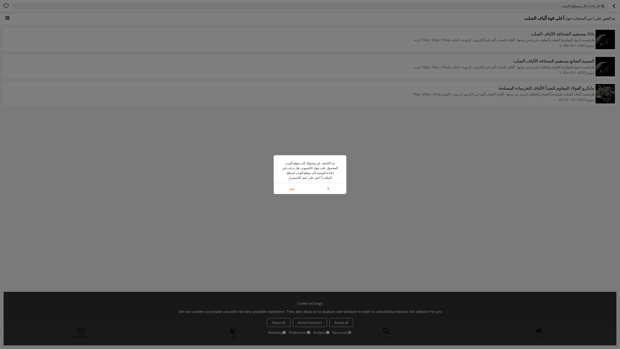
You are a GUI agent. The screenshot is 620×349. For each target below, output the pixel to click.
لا (328, 188)
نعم (291, 188)
